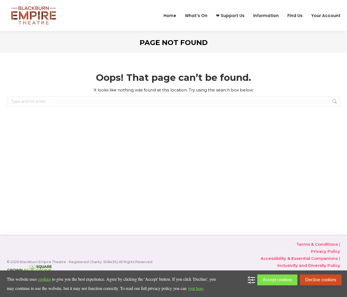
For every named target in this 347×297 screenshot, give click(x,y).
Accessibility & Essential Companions (299, 258)
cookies (44, 279)
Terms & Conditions (317, 244)
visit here (195, 288)
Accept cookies (277, 279)
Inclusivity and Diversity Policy (308, 265)
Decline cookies (320, 279)
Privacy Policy (325, 251)
